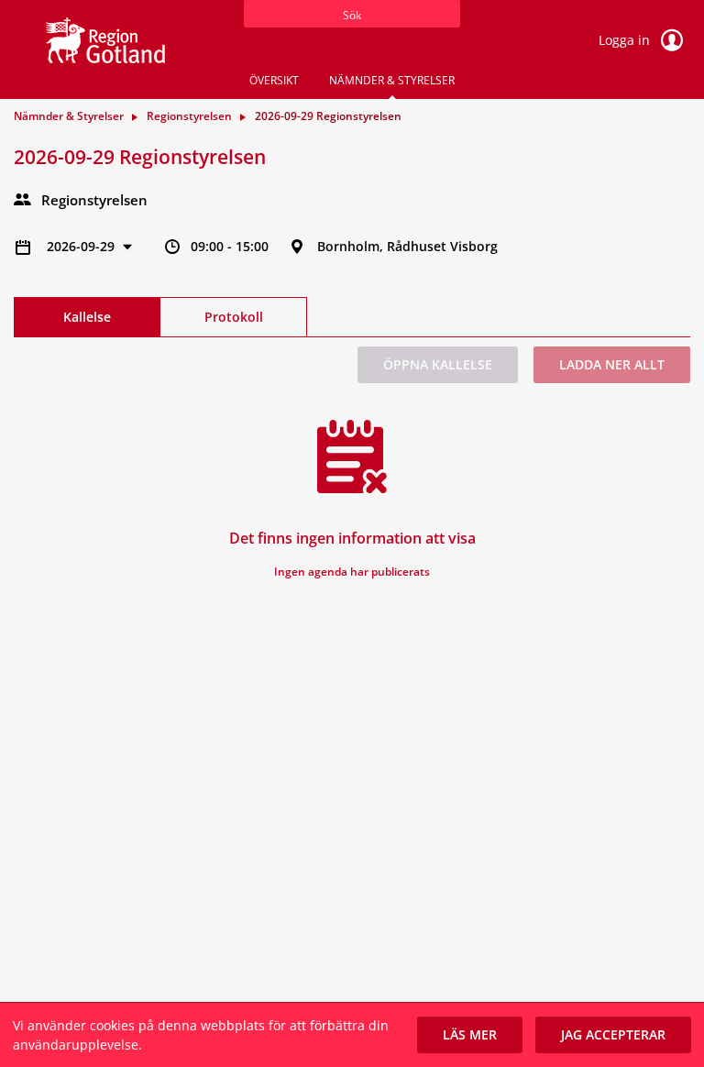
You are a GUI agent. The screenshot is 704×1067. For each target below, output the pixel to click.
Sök (352, 15)
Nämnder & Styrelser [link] (69, 116)
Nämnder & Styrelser (392, 80)
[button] (469, 1035)
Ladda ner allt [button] (612, 364)
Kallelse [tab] (87, 316)
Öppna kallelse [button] (437, 364)
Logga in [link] (626, 40)
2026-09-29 (82, 246)
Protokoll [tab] (233, 316)
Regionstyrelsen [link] (189, 116)
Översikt (274, 80)
